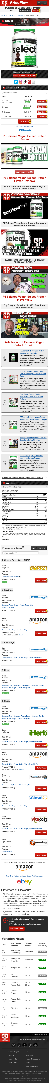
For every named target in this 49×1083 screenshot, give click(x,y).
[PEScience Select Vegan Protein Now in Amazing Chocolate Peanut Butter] (13, 379)
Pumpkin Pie (33, 764)
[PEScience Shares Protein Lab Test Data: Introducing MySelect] (13, 443)
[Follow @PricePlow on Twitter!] (13, 1045)
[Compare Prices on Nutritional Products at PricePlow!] (5, 1037)
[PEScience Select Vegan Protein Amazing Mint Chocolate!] (13, 357)
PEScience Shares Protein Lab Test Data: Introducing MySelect (33, 438)
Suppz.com (6, 568)
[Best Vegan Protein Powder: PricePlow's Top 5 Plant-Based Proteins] (13, 402)
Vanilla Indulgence (8, 607)
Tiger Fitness (6, 841)
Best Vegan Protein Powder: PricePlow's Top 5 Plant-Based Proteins (31, 396)
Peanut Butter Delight (27, 605)
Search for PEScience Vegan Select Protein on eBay (24, 876)
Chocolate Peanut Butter (10, 576)
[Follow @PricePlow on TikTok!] (30, 1045)
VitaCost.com (6, 818)
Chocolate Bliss (7, 657)
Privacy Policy (12, 1059)
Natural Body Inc (7, 777)
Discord (27, 1062)
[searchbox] (25, 92)
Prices (12, 11)
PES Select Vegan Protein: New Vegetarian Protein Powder (31, 456)
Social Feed (29, 1055)
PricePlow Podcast (31, 1066)
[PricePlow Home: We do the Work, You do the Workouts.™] (6, 4)
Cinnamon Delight (38, 685)
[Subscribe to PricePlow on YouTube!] (24, 172)
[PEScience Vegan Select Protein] (24, 48)
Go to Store (31, 75)
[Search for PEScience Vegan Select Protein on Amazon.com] (24, 867)
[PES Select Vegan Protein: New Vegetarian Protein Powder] (13, 462)
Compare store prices (24, 126)
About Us (11, 1055)
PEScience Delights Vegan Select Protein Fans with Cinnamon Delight (33, 418)
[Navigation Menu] (44, 3)
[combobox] (24, 92)
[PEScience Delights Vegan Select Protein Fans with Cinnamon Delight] (13, 424)
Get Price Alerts (25, 11)
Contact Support (13, 1052)
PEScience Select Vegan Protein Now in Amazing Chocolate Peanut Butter (33, 373)
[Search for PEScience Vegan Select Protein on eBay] (24, 881)
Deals (27, 1052)
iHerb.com (5, 732)
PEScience (5, 597)
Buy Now (36, 11)
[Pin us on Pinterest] (19, 1045)
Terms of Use (12, 1062)
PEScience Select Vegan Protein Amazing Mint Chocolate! (32, 352)
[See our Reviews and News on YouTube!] (35, 1045)
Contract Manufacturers (33, 1059)
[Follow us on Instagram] (24, 1045)
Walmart (4, 797)
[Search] (39, 3)
